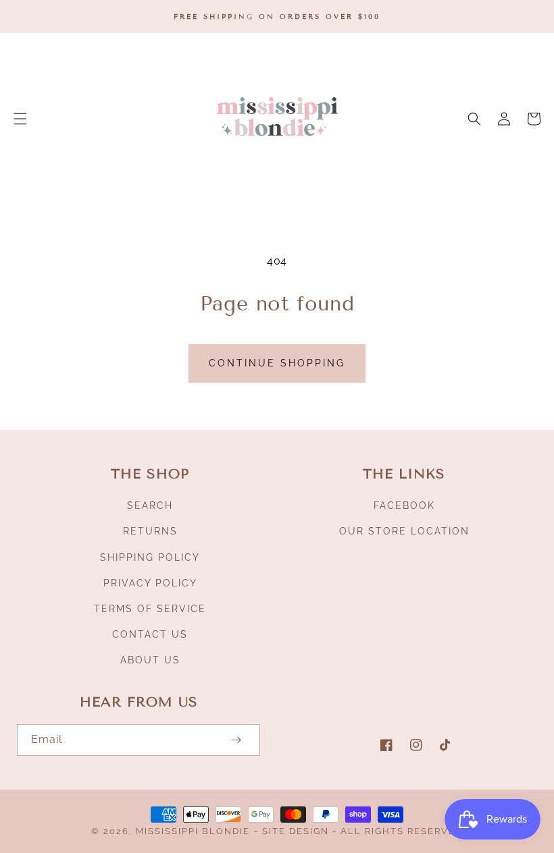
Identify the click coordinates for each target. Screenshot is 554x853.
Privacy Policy (150, 583)
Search (150, 505)
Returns (150, 531)
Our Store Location (404, 531)
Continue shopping (277, 363)
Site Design (295, 831)
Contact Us (150, 634)
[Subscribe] (235, 740)
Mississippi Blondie (193, 831)
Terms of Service (150, 608)
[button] (20, 119)
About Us (150, 660)
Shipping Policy (150, 557)
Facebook (404, 505)
